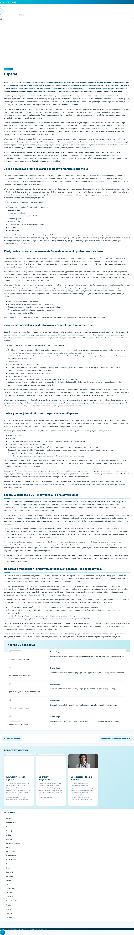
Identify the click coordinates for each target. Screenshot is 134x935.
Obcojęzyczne (11, 860)
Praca (8, 864)
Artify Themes (41, 929)
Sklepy (8, 880)
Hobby (8, 835)
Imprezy (9, 839)
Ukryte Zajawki (11, 901)
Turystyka (9, 897)
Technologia (10, 888)
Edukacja (9, 831)
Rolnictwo (9, 876)
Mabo (16, 929)
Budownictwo (11, 823)
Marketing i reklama (13, 843)
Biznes (8, 818)
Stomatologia (55, 652)
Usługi (8, 909)
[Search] (2, 11)
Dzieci (8, 827)
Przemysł (9, 872)
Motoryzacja (10, 851)
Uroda (8, 905)
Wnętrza (9, 913)
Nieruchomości (11, 856)
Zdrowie (8, 69)
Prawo (8, 868)
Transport (9, 893)
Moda (8, 847)
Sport (8, 884)
